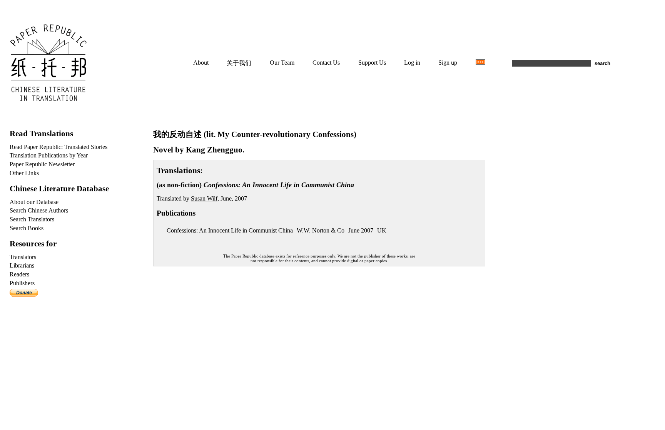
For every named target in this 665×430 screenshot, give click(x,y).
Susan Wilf (204, 198)
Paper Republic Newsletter (42, 164)
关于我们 (239, 63)
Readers (19, 274)
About (201, 62)
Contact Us (326, 62)
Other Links (24, 173)
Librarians (22, 265)
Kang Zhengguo (214, 149)
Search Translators (32, 219)
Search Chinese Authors (39, 210)
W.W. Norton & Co (320, 230)
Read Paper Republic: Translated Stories (58, 147)
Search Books (26, 228)
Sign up (447, 62)
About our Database (34, 202)
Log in (412, 62)
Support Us (372, 62)
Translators (23, 257)
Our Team (282, 62)
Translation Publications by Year (49, 155)
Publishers (22, 283)
